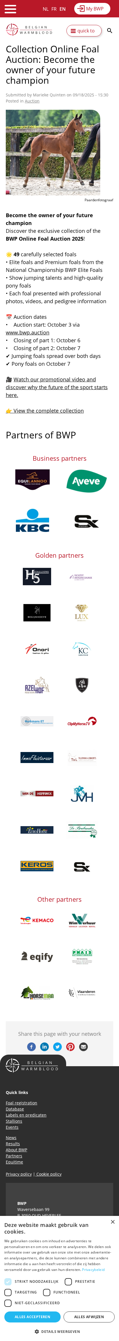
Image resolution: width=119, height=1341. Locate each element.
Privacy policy (19, 1174)
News (11, 1137)
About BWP (16, 1149)
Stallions (14, 1121)
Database (15, 1109)
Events (12, 1127)
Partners (14, 1156)
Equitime (14, 1162)
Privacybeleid (93, 1269)
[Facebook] (31, 1049)
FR (54, 9)
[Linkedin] (44, 1049)
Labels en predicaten (26, 1115)
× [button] (112, 1222)
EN (63, 9)
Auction (32, 101)
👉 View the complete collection (45, 410)
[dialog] (59, 1278)
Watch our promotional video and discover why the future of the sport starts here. (57, 387)
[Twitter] (57, 1049)
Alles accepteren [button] (32, 1316)
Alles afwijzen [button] (89, 1316)
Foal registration (21, 1103)
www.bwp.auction (27, 332)
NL (46, 9)
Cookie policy (48, 1174)
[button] (59, 1331)
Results (13, 1143)
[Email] (83, 1049)
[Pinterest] (70, 1049)
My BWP (95, 9)
